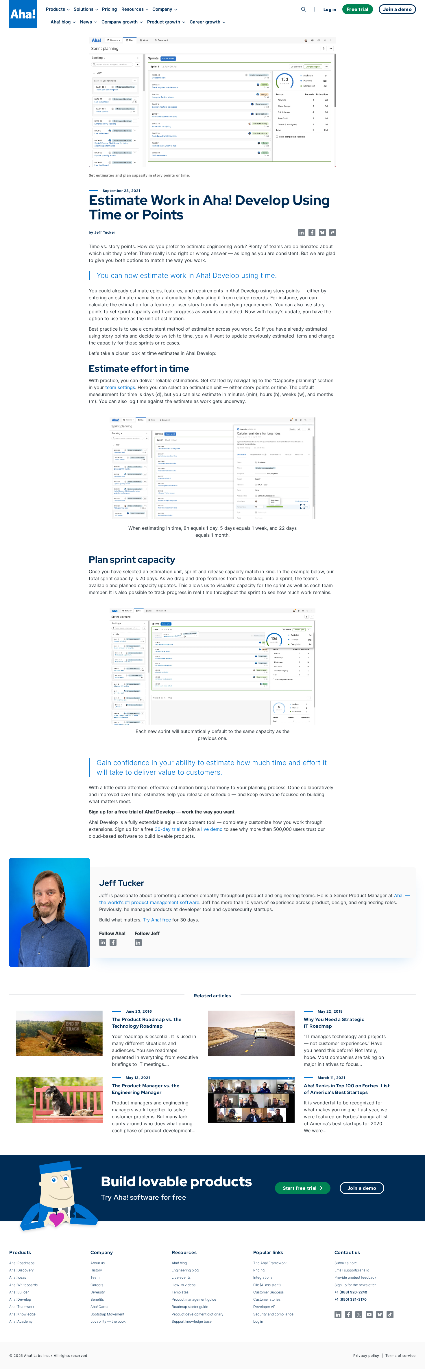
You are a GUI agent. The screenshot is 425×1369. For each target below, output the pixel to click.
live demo (212, 829)
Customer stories (266, 1299)
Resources (132, 9)
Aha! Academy (21, 1321)
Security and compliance (273, 1314)
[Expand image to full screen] (212, 468)
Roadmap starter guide (190, 1306)
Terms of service (400, 1355)
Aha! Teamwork (21, 1306)
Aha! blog (61, 22)
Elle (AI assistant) (267, 1285)
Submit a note (346, 1263)
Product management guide (194, 1299)
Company (162, 9)
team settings (120, 387)
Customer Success (268, 1292)
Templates (180, 1292)
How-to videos (183, 1285)
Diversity (97, 1292)
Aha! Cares (99, 1306)
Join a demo (362, 1188)
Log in (330, 9)
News (86, 22)
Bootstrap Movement (107, 1314)
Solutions (83, 9)
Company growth (119, 22)
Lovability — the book (107, 1321)
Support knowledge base (192, 1321)
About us (97, 1263)
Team (94, 1277)
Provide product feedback (355, 1277)
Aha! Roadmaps (21, 1263)
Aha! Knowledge (22, 1314)
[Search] (303, 9)
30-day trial (167, 829)
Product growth (163, 22)
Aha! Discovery (21, 1270)
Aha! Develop (20, 1299)
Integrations (262, 1277)
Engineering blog (185, 1270)
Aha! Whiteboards (23, 1285)
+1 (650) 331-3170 (351, 1299)
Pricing (109, 9)
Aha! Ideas (17, 1277)
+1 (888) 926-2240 (351, 1292)
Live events (181, 1277)
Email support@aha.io (352, 1270)
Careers (96, 1285)
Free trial (358, 9)
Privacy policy (366, 1355)
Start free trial (300, 1188)
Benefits (97, 1299)
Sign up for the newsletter (355, 1285)
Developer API (264, 1306)
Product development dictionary (197, 1314)
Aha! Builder (19, 1292)
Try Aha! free (157, 920)
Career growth (205, 22)
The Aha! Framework (270, 1263)
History (96, 1270)
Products (55, 9)
